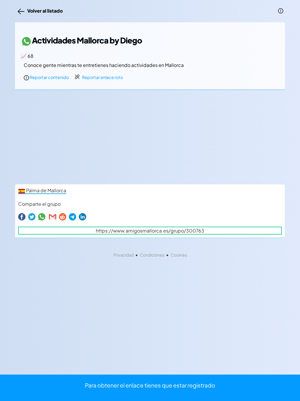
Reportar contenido (49, 77)
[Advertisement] (150, 138)
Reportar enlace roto (102, 77)
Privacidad (123, 254)
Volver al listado (44, 11)
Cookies (179, 254)
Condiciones (152, 254)
